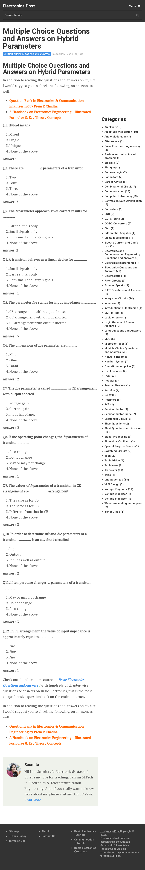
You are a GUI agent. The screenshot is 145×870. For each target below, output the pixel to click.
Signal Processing (116, 436)
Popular (109, 380)
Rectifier (110, 390)
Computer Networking (118, 196)
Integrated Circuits (116, 298)
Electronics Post (19, 6)
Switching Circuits (116, 451)
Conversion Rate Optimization (123, 201)
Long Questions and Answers (123, 330)
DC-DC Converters (116, 223)
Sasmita (60, 54)
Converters (111, 209)
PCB (107, 375)
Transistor (111, 470)
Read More (32, 800)
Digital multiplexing (117, 237)
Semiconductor (114, 409)
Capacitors (111, 177)
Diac (107, 228)
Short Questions (115, 423)
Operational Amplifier (118, 366)
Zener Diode (112, 511)
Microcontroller (114, 343)
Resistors (110, 399)
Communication (114, 191)
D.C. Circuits (112, 218)
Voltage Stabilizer (116, 494)
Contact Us (48, 836)
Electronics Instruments (119, 262)
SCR (107, 404)
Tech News (111, 465)
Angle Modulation (116, 136)
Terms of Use (17, 840)
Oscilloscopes (113, 371)
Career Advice (113, 181)
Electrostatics (113, 275)
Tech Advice (112, 460)
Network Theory (114, 356)
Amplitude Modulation (118, 131)
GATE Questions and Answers (123, 290)
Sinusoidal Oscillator (117, 441)
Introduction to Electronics (121, 308)
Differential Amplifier (118, 233)
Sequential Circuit (116, 418)
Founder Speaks (115, 285)
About (45, 831)
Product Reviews (115, 385)
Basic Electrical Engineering (122, 146)
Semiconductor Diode (118, 414)
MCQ (108, 339)
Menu (132, 6)
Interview (110, 303)
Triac (108, 474)
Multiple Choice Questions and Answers (27, 54)
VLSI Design (112, 484)
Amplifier (110, 127)
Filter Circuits (113, 280)
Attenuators (112, 141)
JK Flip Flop (112, 312)
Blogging (110, 167)
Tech (108, 455)
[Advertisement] (123, 45)
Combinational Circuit (118, 186)
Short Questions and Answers (123, 428)
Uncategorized (114, 479)
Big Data (110, 162)
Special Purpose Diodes (120, 446)
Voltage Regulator (116, 489)
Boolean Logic (114, 172)
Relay (108, 395)
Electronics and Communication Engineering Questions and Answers (122, 254)
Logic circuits (113, 317)
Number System (114, 361)
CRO (107, 214)
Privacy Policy (17, 836)
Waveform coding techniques (123, 503)
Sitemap (14, 831)
